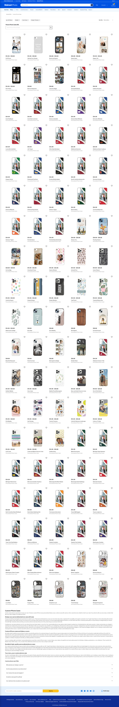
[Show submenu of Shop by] (92, 9)
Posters (31, 9)
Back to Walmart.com (8, 0)
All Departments (10, 699)
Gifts (59, 9)
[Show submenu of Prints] (18, 9)
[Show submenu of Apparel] (65, 9)
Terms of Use (108, 699)
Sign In (113, 0)
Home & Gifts (8, 14)
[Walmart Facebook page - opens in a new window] (82, 690)
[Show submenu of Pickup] (13, 9)
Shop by (90, 9)
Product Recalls (71, 699)
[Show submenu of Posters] (33, 9)
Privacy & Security (30, 701)
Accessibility (79, 699)
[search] (51, 27)
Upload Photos (40, 0)
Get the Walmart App (98, 699)
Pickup (11, 9)
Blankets (46, 9)
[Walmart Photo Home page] (11, 5)
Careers (26, 699)
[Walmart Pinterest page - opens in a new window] (87, 690)
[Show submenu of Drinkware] (72, 9)
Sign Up (51, 691)
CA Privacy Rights (40, 701)
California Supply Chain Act (51, 701)
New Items (6, 9)
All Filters (10, 20)
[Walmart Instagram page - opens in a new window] (93, 690)
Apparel (63, 9)
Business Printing (83, 9)
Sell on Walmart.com (42, 699)
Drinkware (70, 9)
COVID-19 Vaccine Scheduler (59, 699)
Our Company (33, 699)
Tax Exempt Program (87, 699)
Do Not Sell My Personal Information (68, 701)
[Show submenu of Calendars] (78, 9)
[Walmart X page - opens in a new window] (85, 690)
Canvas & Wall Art (39, 9)
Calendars (76, 9)
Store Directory (19, 699)
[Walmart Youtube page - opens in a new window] (90, 690)
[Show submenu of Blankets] (48, 9)
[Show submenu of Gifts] (60, 9)
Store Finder (18, 0)
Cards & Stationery (24, 9)
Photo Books (53, 9)
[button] (16, 34)
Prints (17, 9)
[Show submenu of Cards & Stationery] (28, 9)
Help (97, 5)
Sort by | (101, 20)
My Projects (24, 0)
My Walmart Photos (32, 0)
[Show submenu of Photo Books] (56, 9)
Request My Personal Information (85, 701)
